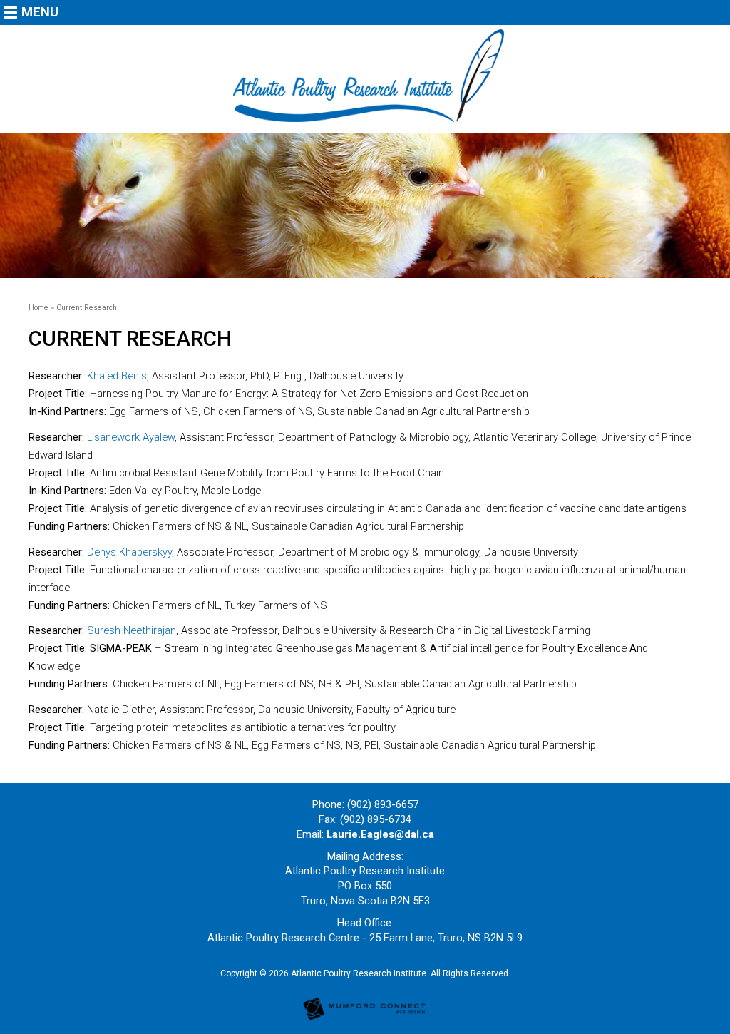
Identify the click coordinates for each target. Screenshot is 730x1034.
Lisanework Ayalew (129, 437)
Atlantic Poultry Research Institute (358, 973)
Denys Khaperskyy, (129, 552)
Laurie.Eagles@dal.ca (380, 834)
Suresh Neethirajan (131, 630)
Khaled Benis (117, 375)
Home (38, 307)
